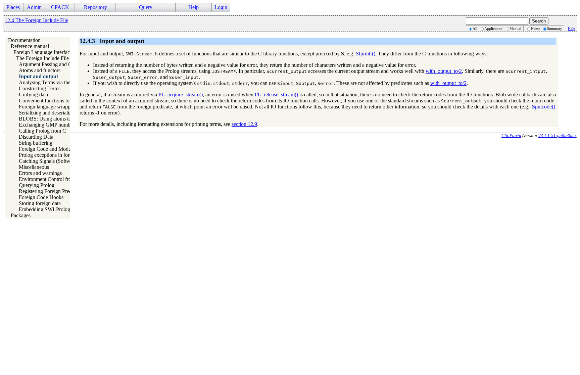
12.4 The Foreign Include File (36, 20)
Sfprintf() (365, 53)
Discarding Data (36, 137)
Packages (21, 215)
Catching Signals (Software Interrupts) (59, 161)
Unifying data (33, 94)
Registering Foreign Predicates (51, 191)
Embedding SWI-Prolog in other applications (66, 209)
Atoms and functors (39, 70)
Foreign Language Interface (42, 52)
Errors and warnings (40, 173)
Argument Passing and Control (51, 64)
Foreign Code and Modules (48, 149)
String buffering (35, 143)
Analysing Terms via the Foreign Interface (63, 82)
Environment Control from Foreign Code (62, 179)
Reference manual (30, 46)
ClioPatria (511, 135)
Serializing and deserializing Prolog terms (62, 112)
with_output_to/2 (444, 71)
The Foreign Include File (42, 58)
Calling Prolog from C (42, 131)
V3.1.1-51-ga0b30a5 (557, 135)
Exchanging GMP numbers (48, 125)
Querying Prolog (36, 185)
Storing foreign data (40, 203)
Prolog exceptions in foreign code (54, 155)
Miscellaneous (34, 167)
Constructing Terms (39, 88)
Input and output (38, 76)
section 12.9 (244, 124)
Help (571, 29)
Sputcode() (543, 106)
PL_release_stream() (276, 94)
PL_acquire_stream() (180, 94)
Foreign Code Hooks (41, 197)
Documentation (24, 40)
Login (220, 7)
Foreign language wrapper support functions (65, 106)
